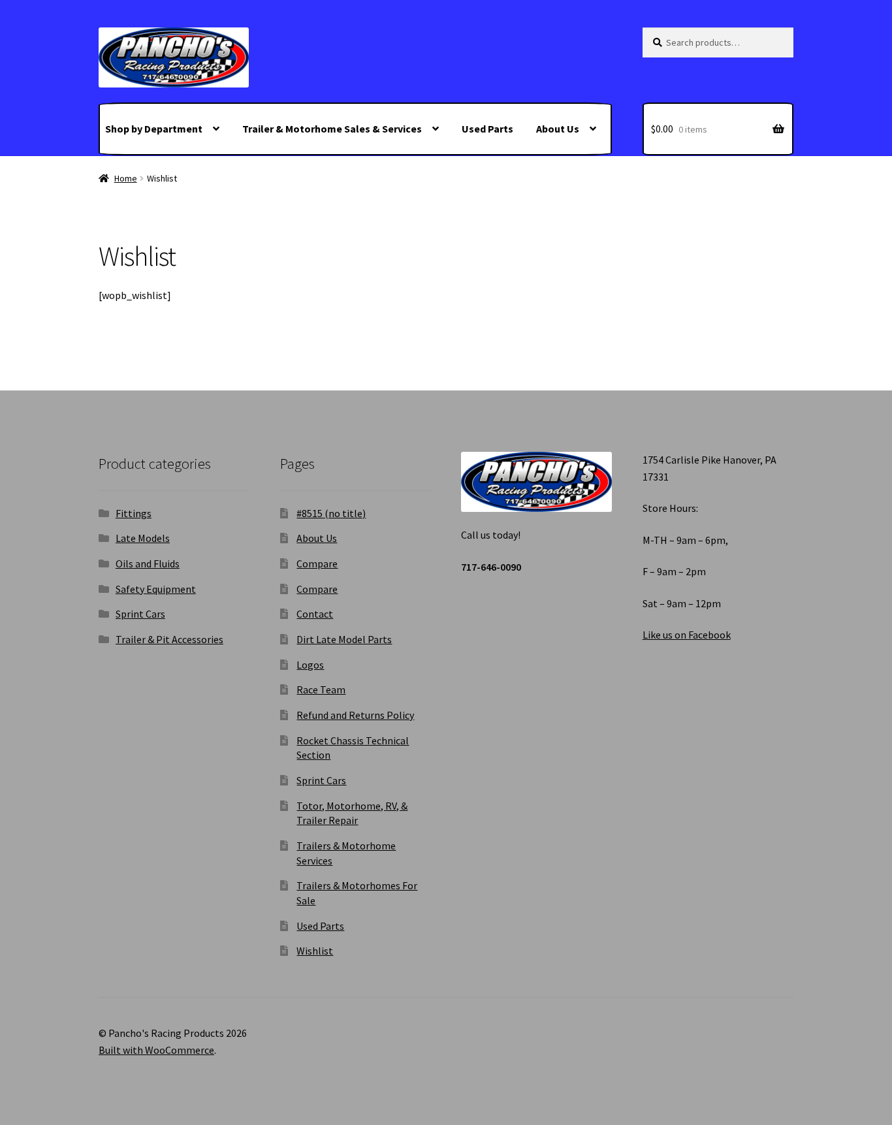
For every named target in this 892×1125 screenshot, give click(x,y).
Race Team (320, 689)
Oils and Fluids (148, 563)
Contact (314, 613)
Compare (317, 563)
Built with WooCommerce (156, 1049)
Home (125, 178)
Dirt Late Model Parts (344, 639)
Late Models (143, 538)
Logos (310, 664)
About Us (557, 128)
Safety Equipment (156, 588)
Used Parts (487, 128)
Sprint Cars (140, 613)
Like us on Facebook (687, 634)
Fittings (133, 513)
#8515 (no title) (331, 513)
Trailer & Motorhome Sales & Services (332, 128)
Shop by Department (153, 128)
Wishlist (314, 950)
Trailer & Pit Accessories (169, 639)
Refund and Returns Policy (355, 714)
